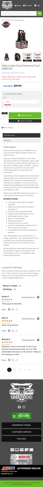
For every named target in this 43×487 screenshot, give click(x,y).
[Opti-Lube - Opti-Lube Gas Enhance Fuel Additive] (6, 24)
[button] (21, 13)
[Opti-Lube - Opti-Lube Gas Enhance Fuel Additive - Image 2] (17, 57)
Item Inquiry (8, 128)
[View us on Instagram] (23, 408)
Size (5, 97)
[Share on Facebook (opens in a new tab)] (9, 310)
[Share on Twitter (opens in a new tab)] (13, 310)
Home (4, 20)
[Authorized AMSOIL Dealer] (21, 468)
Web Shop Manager (25, 484)
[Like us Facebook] (19, 408)
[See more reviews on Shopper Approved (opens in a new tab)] (16, 310)
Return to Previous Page (15, 20)
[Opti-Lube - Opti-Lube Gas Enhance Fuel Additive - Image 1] (6, 57)
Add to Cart (26, 115)
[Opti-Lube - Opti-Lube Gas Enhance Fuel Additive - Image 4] (37, 57)
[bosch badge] (21, 459)
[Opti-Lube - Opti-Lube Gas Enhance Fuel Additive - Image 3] (27, 57)
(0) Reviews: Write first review (13, 73)
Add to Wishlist (26, 121)
